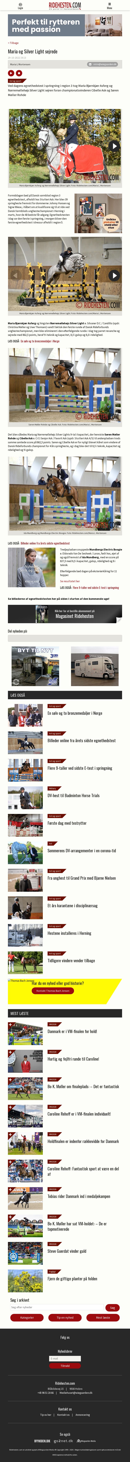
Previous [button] (16, 146)
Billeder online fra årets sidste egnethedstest (45, 543)
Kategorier (27, 1317)
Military (52, 788)
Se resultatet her (70, 581)
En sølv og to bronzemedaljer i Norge (40, 341)
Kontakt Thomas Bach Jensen (52, 990)
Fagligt (52, 1271)
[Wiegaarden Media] (86, 1440)
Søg (112, 1308)
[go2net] (63, 1440)
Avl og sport (15, 81)
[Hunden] (42, 1440)
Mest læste (103, 1317)
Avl (50, 843)
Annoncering (83, 1415)
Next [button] (114, 146)
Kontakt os (63, 1415)
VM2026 (52, 1024)
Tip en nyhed (65, 1317)
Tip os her (45, 1415)
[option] (65, 148)
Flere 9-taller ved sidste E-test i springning (96, 587)
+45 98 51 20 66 (46, 1393)
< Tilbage (13, 43)
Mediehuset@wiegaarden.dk (76, 1393)
